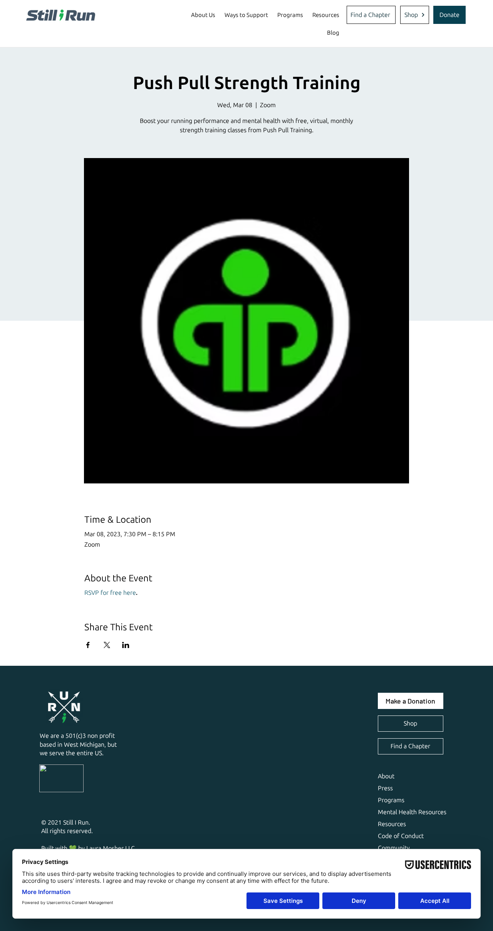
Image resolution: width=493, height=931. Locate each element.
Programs (391, 800)
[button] (203, 15)
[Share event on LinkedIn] (125, 645)
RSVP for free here (110, 592)
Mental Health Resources (412, 812)
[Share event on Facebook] (88, 645)
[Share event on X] (107, 645)
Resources (392, 824)
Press (385, 788)
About (386, 776)
